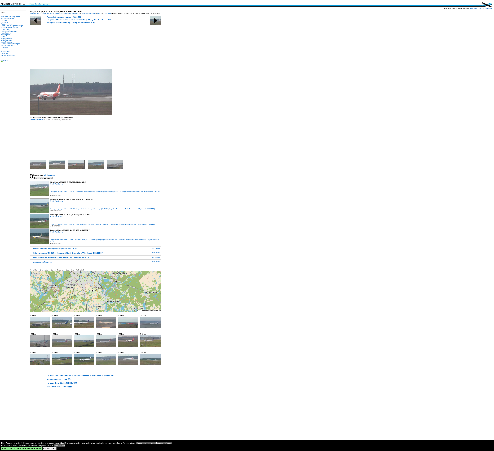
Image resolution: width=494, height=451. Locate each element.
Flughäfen (4, 20)
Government (5, 29)
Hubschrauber (6, 33)
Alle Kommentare (50, 175)
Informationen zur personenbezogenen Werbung (153, 443)
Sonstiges (4, 47)
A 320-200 (107, 14)
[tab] (95, 248)
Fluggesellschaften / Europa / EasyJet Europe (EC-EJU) (71, 22)
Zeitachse (4, 53)
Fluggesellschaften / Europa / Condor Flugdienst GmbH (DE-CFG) (71, 239)
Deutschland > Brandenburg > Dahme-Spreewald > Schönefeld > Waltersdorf (57, 270)
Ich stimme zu (49, 448)
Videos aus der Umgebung (42, 262)
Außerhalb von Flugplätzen (10, 17)
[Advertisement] (107, 46)
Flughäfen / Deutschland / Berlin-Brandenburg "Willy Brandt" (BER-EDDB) (79, 20)
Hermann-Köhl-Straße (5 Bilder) (60, 383)
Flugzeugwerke (6, 24)
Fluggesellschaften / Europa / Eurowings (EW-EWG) (92, 209)
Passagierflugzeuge (89, 14)
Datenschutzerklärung (8, 55)
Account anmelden (485, 9)
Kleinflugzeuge (6, 35)
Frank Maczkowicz (36, 120)
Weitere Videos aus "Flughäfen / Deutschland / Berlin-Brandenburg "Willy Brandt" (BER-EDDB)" (68, 253)
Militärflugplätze (6, 38)
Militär (3, 36)
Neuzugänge (5, 52)
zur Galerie (156, 248)
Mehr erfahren (59, 446)
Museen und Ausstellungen (10, 44)
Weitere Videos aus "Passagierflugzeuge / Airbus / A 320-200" (55, 249)
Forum (32, 4)
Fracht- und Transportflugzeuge (12, 26)
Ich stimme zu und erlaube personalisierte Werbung (22, 448)
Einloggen (474, 9)
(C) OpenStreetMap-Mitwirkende (149, 310)
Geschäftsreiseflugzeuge (9, 28)
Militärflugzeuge (6, 40)
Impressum (45, 4)
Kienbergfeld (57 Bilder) (57, 379)
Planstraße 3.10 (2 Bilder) (58, 387)
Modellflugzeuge (7, 42)
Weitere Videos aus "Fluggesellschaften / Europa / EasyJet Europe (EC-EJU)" (61, 257)
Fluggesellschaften (7, 19)
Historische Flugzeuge (9, 31)
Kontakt (38, 4)
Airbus (99, 14)
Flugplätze (4, 22)
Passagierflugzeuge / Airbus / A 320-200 (64, 17)
